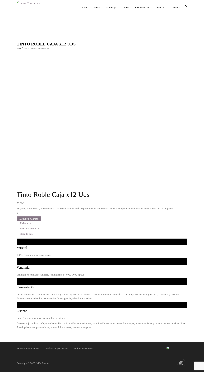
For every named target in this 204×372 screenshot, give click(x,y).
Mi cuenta (174, 7)
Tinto (25, 48)
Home (85, 7)
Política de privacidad (57, 348)
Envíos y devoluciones (28, 348)
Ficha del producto (29, 228)
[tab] (102, 224)
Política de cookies (83, 348)
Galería (125, 7)
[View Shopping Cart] (186, 6)
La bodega (111, 7)
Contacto (159, 7)
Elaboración (26, 223)
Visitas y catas (142, 7)
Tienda (97, 7)
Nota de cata (26, 233)
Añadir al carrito (29, 219)
